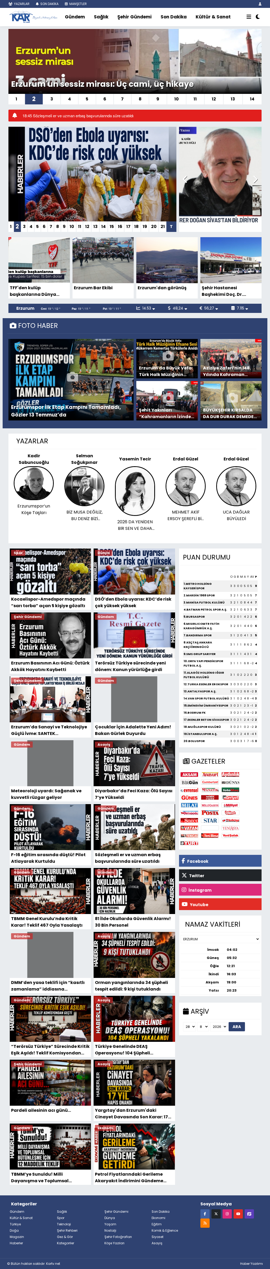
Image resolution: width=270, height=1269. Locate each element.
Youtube (198, 904)
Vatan (189, 827)
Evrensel (189, 789)
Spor (60, 1218)
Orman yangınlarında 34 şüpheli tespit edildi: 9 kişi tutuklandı (131, 985)
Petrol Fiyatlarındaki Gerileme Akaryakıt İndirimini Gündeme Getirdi (129, 1177)
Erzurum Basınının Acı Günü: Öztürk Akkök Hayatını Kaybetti (50, 666)
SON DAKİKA (49, 4)
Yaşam (110, 1224)
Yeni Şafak (230, 835)
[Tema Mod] (258, 17)
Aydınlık (230, 774)
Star (210, 820)
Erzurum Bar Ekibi (93, 288)
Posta (210, 812)
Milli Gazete (210, 805)
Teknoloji (64, 1224)
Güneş (189, 797)
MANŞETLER (78, 4)
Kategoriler (65, 1243)
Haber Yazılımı (251, 1263)
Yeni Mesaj (210, 835)
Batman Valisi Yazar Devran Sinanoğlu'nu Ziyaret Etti (236, 515)
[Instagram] (227, 1213)
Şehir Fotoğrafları (118, 1237)
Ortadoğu (189, 812)
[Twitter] (216, 1213)
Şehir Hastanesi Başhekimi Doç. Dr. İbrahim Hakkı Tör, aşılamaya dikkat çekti (228, 291)
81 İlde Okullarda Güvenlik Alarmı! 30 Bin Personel (133, 922)
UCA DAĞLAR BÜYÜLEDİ (185, 515)
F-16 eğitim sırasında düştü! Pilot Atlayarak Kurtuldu (48, 858)
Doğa (14, 1230)
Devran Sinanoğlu (236, 459)
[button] (185, 179)
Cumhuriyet (210, 782)
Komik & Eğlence (165, 1230)
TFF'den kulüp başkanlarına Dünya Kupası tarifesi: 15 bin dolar (33, 291)
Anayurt (210, 774)
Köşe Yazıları (114, 1243)
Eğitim (157, 1224)
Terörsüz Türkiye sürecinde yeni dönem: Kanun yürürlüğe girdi (130, 666)
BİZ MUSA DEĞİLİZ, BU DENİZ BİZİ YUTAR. (34, 515)
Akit (210, 827)
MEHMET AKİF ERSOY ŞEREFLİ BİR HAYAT (135, 515)
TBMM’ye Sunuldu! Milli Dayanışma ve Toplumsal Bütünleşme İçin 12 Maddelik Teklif (49, 1177)
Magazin (17, 1237)
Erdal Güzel (135, 459)
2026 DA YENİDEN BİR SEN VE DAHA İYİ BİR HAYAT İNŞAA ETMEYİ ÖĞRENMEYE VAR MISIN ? (84, 525)
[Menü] (249, 17)
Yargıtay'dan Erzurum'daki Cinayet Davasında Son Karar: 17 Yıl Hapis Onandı (131, 1113)
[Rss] (205, 1222)
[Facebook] (205, 1213)
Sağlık (101, 17)
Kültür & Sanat (213, 17)
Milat (189, 805)
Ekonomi (158, 1218)
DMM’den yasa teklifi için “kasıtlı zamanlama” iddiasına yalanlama (48, 985)
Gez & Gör (65, 1237)
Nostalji (110, 1230)
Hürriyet (230, 797)
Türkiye (230, 820)
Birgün (189, 782)
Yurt (189, 843)
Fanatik (210, 789)
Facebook (197, 861)
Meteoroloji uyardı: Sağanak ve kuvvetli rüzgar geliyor (46, 794)
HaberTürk (210, 797)
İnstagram (199, 890)
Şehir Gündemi (134, 17)
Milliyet (230, 805)
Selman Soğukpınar (34, 459)
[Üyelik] (260, 4)
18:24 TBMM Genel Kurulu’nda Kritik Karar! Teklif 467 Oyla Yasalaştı (81, 115)
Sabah (230, 812)
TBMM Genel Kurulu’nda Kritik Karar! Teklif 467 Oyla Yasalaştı (47, 922)
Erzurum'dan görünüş (162, 288)
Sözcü (189, 820)
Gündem (75, 17)
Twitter (196, 876)
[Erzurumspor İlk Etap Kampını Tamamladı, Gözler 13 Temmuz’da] (72, 379)
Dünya (230, 782)
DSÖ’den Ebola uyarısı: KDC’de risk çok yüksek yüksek (133, 602)
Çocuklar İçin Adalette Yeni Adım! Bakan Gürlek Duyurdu (133, 730)
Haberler (16, 1243)
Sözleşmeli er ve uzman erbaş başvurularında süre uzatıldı (128, 858)
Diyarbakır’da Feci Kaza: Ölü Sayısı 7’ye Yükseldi (133, 794)
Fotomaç (230, 789)
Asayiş (157, 1243)
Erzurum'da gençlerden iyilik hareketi (87, 84)
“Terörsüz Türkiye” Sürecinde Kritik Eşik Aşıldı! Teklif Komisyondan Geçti (50, 1049)
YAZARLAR (21, 4)
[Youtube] (238, 1213)
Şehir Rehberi (67, 1230)
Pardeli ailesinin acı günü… (41, 1110)
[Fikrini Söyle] (249, 1213)
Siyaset (157, 1237)
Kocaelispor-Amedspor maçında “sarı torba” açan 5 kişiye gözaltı (48, 602)
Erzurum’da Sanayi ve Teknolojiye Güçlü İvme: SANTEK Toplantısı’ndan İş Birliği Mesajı (49, 730)
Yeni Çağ (189, 835)
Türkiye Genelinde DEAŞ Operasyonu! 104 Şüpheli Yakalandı (122, 1049)
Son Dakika (174, 17)
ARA (237, 1026)
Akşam (189, 774)
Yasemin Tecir (84, 459)
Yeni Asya (230, 827)
